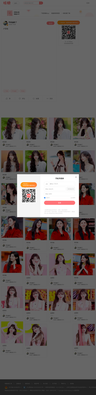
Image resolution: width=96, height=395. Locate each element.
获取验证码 (71, 189)
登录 (59, 203)
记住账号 (47, 197)
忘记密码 (73, 197)
